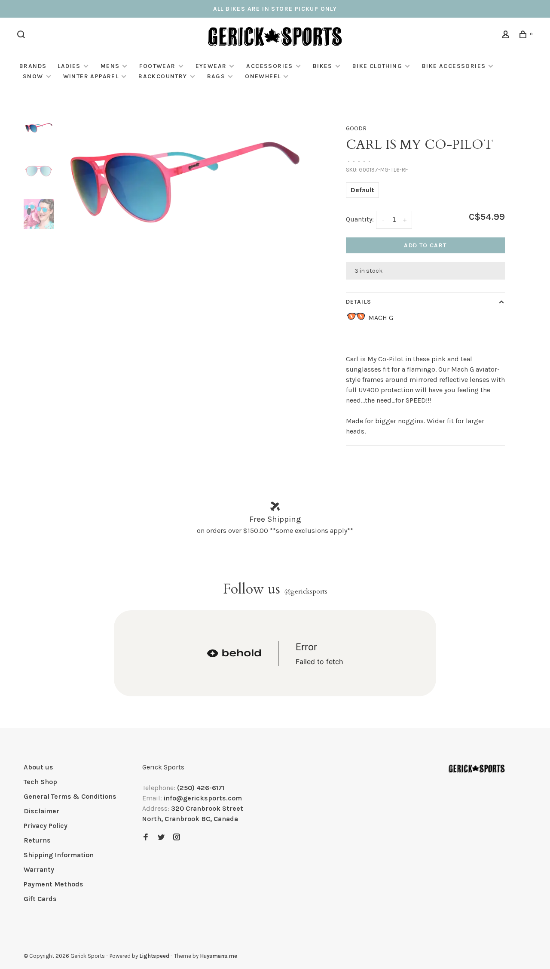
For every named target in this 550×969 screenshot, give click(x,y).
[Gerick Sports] (477, 768)
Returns (37, 840)
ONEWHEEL (263, 76)
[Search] (22, 36)
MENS (110, 66)
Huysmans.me (218, 956)
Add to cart (425, 245)
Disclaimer (41, 811)
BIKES (323, 66)
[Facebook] (145, 838)
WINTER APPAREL (91, 76)
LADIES (69, 66)
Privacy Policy (45, 825)
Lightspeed (154, 956)
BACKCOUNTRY (162, 76)
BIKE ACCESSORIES (454, 66)
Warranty (39, 869)
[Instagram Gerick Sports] (176, 838)
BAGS (216, 76)
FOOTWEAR (157, 66)
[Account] (507, 36)
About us (38, 767)
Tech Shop (40, 782)
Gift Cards (40, 899)
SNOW (33, 76)
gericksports (305, 591)
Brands (32, 66)
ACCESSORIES (269, 66)
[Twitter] (161, 838)
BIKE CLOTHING (377, 66)
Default (362, 190)
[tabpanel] (184, 180)
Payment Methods (53, 884)
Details (358, 301)
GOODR (356, 128)
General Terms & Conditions (70, 796)
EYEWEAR (211, 66)
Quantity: (360, 219)
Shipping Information (59, 855)
